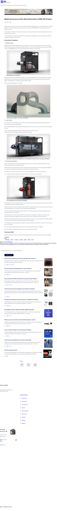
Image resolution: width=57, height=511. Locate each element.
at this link (35, 229)
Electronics (24, 414)
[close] (52, 350)
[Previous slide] (1, 440)
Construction (25, 404)
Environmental (25, 410)
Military (23, 423)
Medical (23, 420)
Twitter (12, 239)
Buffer (25, 239)
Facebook (16, 239)
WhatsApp (7, 239)
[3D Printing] (5, 2)
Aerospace (24, 401)
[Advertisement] (28, 376)
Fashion (23, 417)
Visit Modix (6, 237)
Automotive (24, 398)
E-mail (32, 239)
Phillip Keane (10, 242)
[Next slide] (16, 440)
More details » (2, 444)
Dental (23, 407)
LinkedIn (21, 239)
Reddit (29, 239)
